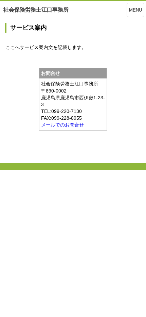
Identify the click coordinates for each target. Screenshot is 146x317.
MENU (135, 10)
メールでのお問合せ (62, 125)
